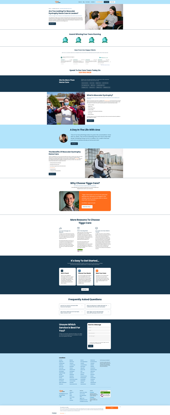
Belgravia (61, 361)
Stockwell (93, 379)
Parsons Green (84, 376)
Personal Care (92, 87)
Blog (83, 1)
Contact (71, 400)
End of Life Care (105, 82)
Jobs (71, 398)
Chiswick (92, 363)
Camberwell (61, 363)
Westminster (83, 384)
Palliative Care (99, 87)
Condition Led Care (55, 8)
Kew (81, 371)
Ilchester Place (94, 369)
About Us (80, 1)
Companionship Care (100, 85)
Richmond (72, 377)
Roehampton (83, 377)
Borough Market (84, 361)
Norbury (82, 374)
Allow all (111, 407)
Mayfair (71, 372)
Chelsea (82, 363)
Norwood (92, 374)
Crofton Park (72, 364)
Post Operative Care (85, 85)
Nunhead (71, 376)
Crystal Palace (84, 364)
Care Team (72, 397)
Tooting (92, 380)
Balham (71, 360)
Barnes (82, 360)
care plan (76, 158)
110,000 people (107, 100)
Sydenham (83, 380)
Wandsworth (93, 382)
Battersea (93, 360)
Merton (92, 372)
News (71, 395)
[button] (88, 2)
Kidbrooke (93, 371)
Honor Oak (83, 369)
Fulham (71, 368)
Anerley (60, 360)
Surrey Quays (72, 380)
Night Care (93, 85)
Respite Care (98, 82)
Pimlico (92, 376)
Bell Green (72, 361)
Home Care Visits (85, 82)
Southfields (83, 379)
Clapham (61, 364)
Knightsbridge (62, 372)
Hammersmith (62, 369)
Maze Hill (82, 372)
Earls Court (61, 366)
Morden (60, 374)
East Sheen (83, 366)
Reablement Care (107, 87)
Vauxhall (71, 382)
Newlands (72, 374)
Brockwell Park (94, 361)
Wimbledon (93, 384)
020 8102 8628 (85, 72)
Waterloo (61, 384)
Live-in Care (92, 82)
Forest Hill (61, 368)
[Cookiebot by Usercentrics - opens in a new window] (54, 413)
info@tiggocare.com (63, 393)
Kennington (61, 371)
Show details (62, 413)
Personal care (52, 167)
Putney (60, 377)
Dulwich (92, 364)
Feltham (92, 366)
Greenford (93, 368)
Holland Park (72, 369)
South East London (73, 379)
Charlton (71, 363)
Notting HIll (61, 376)
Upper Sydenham (62, 382)
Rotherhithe (93, 377)
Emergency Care (85, 87)
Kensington (72, 371)
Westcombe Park (73, 384)
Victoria (82, 382)
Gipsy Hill (82, 368)
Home (50, 8)
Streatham (61, 380)
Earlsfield (72, 366)
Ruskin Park (61, 379)
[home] (57, 2)
